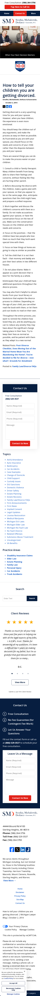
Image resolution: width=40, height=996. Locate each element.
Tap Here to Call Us (20, 7)
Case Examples (13, 472)
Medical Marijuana (15, 518)
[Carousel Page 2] (17, 673)
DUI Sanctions (13, 484)
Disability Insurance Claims (20, 555)
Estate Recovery (14, 497)
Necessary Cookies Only (13, 989)
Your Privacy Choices (18, 926)
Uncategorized (13, 540)
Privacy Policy (20, 896)
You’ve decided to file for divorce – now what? (18, 357)
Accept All (13, 983)
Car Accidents (13, 469)
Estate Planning (14, 493)
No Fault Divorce (14, 531)
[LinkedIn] (22, 849)
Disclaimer (20, 892)
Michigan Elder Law (16, 524)
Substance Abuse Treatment (20, 537)
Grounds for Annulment (21, 361)
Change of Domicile (16, 475)
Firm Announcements (17, 503)
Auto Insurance (14, 463)
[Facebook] (12, 849)
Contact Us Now (20, 443)
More (33, 13)
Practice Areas (11, 550)
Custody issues (14, 481)
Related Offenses (14, 534)
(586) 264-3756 (18, 833)
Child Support (13, 478)
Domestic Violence (15, 487)
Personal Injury (14, 568)
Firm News (12, 506)
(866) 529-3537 (20, 836)
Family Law (12, 564)
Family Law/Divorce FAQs (24, 366)
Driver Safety (13, 490)
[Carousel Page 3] (22, 673)
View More (20, 682)
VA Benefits (12, 543)
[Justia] (28, 849)
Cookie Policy (11, 929)
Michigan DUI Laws (15, 521)
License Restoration (16, 515)
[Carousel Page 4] (28, 673)
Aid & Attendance (15, 459)
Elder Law (11, 558)
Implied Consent (14, 509)
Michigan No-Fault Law (17, 527)
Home (6, 13)
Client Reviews (20, 613)
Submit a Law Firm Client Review (20, 692)
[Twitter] (17, 849)
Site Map (20, 899)
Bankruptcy (12, 466)
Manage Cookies (27, 929)
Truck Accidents (14, 574)
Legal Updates (13, 512)
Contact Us (20, 13)
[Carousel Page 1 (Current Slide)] (12, 673)
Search (20, 589)
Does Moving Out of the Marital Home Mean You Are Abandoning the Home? (19, 351)
